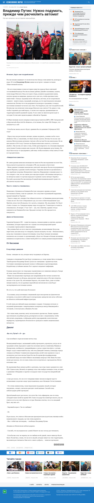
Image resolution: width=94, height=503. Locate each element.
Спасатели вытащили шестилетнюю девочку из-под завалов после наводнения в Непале (81, 191)
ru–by (51, 452)
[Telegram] (59, 444)
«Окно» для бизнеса (13, 473)
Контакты (39, 484)
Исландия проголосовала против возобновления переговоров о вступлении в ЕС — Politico (80, 239)
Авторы (47, 484)
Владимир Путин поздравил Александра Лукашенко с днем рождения (79, 159)
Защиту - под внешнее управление (69, 473)
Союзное (9, 477)
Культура (46, 477)
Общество (28, 477)
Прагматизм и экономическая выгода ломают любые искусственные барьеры (81, 112)
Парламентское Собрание (77, 50)
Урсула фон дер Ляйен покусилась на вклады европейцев (80, 246)
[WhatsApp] (63, 444)
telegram (41, 452)
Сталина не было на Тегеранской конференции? (82, 140)
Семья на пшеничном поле (33, 473)
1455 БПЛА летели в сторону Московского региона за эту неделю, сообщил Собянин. (79, 207)
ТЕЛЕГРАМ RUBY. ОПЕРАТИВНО (77, 153)
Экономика (65, 477)
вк (12, 452)
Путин (8, 447)
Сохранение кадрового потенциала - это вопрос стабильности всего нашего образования (82, 127)
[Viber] (61, 444)
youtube (31, 452)
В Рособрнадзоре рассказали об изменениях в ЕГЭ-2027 (80, 35)
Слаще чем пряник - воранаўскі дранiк (50, 473)
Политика (72, 77)
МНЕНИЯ (71, 105)
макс (61, 452)
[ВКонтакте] (55, 444)
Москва (13, 447)
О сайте (32, 484)
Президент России (28, 447)
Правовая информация (57, 484)
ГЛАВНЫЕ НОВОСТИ (76, 7)
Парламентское (84, 477)
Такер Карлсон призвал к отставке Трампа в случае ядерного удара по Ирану (81, 199)
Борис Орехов (23, 7)
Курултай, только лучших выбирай (80, 67)
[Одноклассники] (57, 444)
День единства (20, 447)
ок (21, 452)
